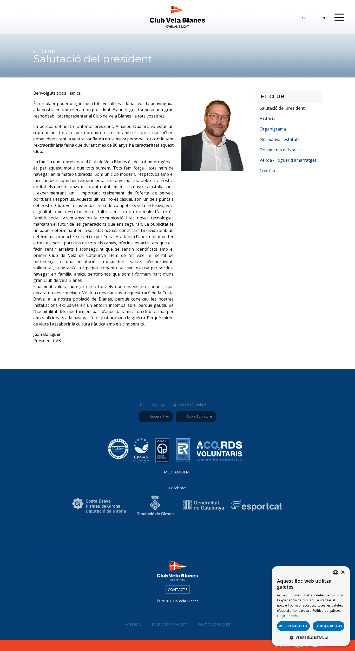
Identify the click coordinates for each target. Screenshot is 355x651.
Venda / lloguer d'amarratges (288, 160)
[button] (311, 637)
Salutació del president (282, 108)
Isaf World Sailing (148, 533)
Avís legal (133, 624)
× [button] (343, 572)
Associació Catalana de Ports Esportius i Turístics (119, 533)
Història (267, 118)
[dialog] (311, 606)
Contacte (177, 589)
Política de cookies (214, 624)
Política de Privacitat (169, 624)
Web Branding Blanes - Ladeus (301, 646)
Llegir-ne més (287, 616)
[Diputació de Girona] (155, 505)
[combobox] (335, 572)
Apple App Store (199, 416)
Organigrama (273, 129)
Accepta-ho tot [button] (293, 626)
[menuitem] (304, 17)
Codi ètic (268, 170)
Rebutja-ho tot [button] (328, 626)
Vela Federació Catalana (177, 533)
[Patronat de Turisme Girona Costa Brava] (99, 505)
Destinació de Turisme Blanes (236, 533)
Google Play (159, 416)
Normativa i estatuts (280, 139)
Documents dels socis (280, 150)
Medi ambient (177, 472)
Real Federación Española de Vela (207, 533)
